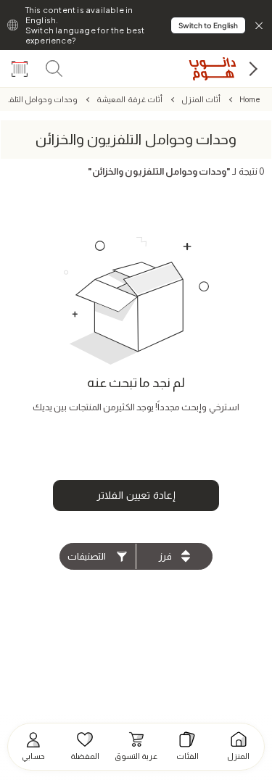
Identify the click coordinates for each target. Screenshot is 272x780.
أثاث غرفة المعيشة (129, 99)
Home (249, 99)
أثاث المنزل (201, 99)
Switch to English (208, 25)
